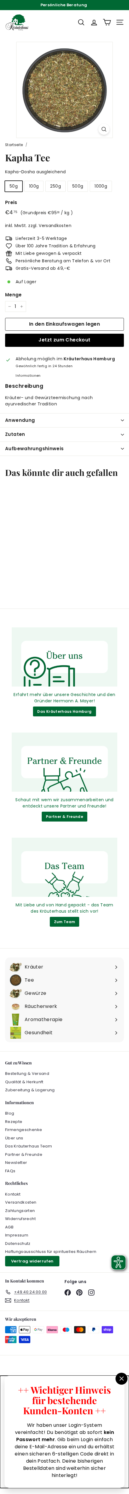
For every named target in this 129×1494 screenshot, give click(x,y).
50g (14, 186)
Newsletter (16, 1162)
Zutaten (15, 434)
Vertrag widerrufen (32, 1261)
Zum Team (64, 921)
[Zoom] (104, 129)
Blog (9, 1113)
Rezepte (13, 1121)
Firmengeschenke (23, 1130)
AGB (9, 1227)
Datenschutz (18, 1243)
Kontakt (12, 1194)
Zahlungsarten (20, 1210)
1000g (100, 186)
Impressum (16, 1235)
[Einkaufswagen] (107, 22)
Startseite (14, 144)
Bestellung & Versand (27, 1073)
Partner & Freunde (64, 816)
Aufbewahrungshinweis (34, 448)
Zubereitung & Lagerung (30, 1090)
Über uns (14, 1138)
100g (34, 186)
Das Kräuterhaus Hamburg (64, 711)
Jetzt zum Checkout (64, 339)
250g (55, 186)
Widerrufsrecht (20, 1219)
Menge (13, 295)
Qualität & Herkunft (24, 1082)
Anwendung (20, 420)
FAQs (10, 1171)
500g (77, 186)
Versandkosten (55, 226)
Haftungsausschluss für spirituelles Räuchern (50, 1251)
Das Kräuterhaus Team (28, 1146)
